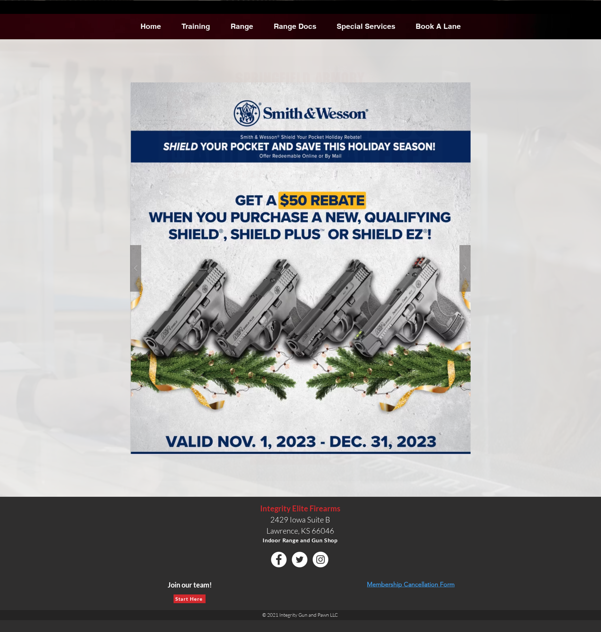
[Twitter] (299, 559)
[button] (300, 268)
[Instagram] (320, 559)
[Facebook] (279, 559)
